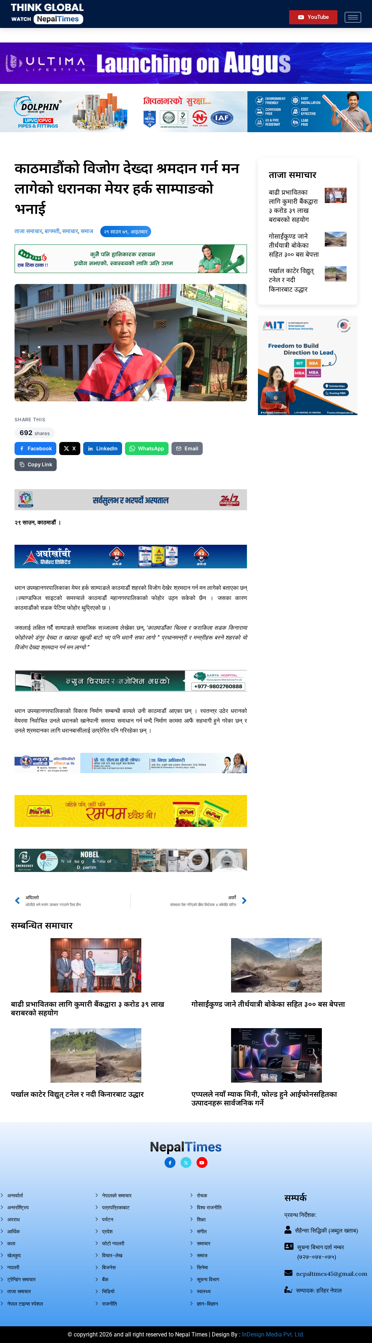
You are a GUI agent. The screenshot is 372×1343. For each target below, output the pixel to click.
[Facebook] (170, 1162)
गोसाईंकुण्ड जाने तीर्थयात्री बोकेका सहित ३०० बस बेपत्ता (294, 245)
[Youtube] (202, 1162)
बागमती (52, 231)
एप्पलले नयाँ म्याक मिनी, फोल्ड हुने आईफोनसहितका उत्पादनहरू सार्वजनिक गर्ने (264, 1098)
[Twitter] (186, 1162)
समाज (87, 231)
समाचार (70, 231)
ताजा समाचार (28, 231)
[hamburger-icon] (353, 17)
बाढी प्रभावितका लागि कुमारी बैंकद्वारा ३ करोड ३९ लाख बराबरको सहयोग (293, 206)
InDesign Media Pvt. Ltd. (273, 1334)
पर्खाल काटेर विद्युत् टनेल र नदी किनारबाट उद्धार (291, 279)
